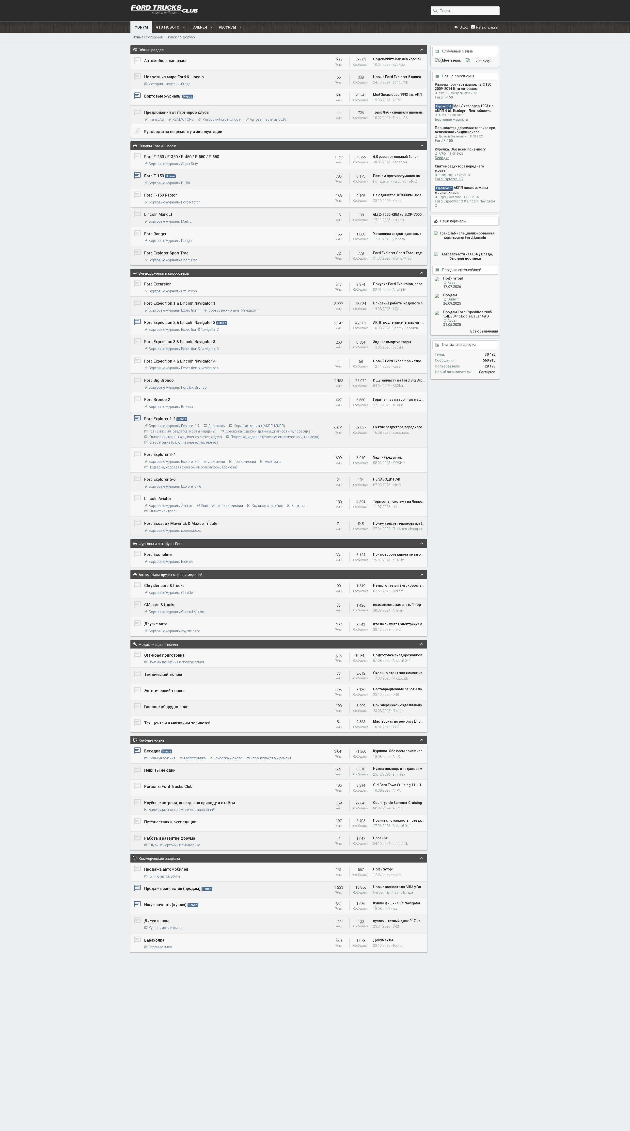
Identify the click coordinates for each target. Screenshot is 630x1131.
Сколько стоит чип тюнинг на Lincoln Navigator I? (414, 673)
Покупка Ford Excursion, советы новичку (407, 284)
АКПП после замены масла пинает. (402, 322)
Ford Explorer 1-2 (159, 418)
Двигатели (216, 462)
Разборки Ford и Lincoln (222, 119)
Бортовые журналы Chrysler (171, 593)
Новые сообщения (458, 76)
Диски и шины (158, 921)
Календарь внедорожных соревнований (181, 810)
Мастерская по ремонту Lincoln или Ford (407, 721)
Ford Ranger (155, 234)
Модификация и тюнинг (159, 644)
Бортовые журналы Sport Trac (173, 260)
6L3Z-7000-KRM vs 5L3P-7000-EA (400, 214)
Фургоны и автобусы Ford (161, 544)
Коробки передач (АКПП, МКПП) (259, 426)
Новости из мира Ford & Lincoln (174, 77)
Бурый (398, 347)
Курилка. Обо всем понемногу (398, 751)
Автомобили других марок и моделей (170, 575)
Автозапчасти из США (268, 119)
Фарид (397, 946)
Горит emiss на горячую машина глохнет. (407, 399)
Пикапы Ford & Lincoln (157, 146)
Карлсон (400, 162)
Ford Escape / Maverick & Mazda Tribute (180, 523)
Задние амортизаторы (392, 342)
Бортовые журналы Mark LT (171, 221)
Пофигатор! (383, 869)
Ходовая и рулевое (267, 506)
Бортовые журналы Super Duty (173, 164)
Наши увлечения (162, 758)
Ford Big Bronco (159, 380)
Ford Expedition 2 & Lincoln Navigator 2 (179, 322)
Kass (397, 201)
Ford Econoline (158, 554)
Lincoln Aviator (157, 498)
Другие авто (156, 624)
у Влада (399, 239)
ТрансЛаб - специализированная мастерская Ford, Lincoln (422, 112)
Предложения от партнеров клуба (176, 112)
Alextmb (399, 290)
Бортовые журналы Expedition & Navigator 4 (184, 368)
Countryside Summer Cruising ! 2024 (402, 803)
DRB (396, 695)
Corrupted (487, 372)
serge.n (398, 220)
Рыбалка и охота (228, 758)
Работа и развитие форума (169, 838)
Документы (383, 940)
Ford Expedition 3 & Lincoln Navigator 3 (179, 341)
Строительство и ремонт (271, 758)
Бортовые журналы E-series (171, 562)
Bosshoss (401, 432)
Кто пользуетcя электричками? (399, 624)
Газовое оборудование (166, 706)
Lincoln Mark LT (158, 214)
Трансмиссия (245, 462)
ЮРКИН (399, 463)
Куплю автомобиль (165, 876)
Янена (397, 711)
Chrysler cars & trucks (164, 585)
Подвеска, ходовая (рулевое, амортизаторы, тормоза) (275, 437)
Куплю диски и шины (165, 928)
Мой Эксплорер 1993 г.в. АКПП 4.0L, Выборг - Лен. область (422, 95)
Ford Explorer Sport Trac (166, 253)
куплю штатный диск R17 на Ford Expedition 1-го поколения (423, 921)
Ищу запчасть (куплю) (165, 904)
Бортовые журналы (162, 96)
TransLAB (156, 119)
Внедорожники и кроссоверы (164, 273)
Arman (398, 610)
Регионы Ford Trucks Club (168, 786)
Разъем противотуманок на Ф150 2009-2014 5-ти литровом (423, 176)
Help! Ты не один (159, 770)
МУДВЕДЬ (400, 678)
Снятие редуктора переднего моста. (404, 427)
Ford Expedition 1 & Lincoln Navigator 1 (179, 303)
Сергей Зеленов (405, 328)
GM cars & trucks (159, 604)
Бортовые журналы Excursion (173, 291)
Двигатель (216, 426)
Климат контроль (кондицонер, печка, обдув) (185, 437)
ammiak (399, 774)
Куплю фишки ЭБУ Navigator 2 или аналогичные (413, 903)
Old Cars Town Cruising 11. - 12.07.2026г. (406, 785)
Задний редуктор (387, 457)
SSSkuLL (399, 386)
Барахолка (154, 940)
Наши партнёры (453, 221)
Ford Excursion (158, 284)
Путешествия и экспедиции (170, 822)
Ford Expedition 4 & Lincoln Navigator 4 (179, 361)
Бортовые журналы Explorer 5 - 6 (175, 486)
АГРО (397, 100)
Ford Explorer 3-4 (159, 454)
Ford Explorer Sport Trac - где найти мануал (409, 253)
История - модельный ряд (169, 84)
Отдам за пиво (160, 947)
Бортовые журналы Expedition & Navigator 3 (184, 349)
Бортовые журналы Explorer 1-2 (174, 426)
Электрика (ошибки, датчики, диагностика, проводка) (268, 431)
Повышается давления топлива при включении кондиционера (465, 130)
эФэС (413, 181)
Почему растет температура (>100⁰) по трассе (411, 523)
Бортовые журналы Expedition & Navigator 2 (184, 330)
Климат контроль (163, 511)
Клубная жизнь (151, 740)
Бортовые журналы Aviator (170, 506)
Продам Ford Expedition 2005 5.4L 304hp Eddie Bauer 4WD (467, 314)
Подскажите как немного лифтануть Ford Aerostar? (417, 59)
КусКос (399, 65)
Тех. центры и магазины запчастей (177, 723)
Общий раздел (151, 50)
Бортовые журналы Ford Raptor (174, 202)
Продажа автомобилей (166, 869)
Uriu (396, 507)
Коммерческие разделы (159, 858)
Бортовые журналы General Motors (177, 612)
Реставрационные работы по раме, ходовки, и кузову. (418, 689)
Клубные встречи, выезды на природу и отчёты (189, 802)
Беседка (152, 751)
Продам (450, 295)
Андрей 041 (402, 661)
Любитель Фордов (407, 529)
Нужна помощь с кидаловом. (398, 769)
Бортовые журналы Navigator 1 (233, 310)
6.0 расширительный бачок (396, 157)
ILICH (396, 309)
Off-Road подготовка (164, 655)
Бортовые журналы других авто (174, 631)
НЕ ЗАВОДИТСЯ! (386, 479)
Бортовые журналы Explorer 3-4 (174, 462)
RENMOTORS (183, 119)
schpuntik (400, 82)
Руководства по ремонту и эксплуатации (183, 131)
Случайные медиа (457, 52)
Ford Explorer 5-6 (159, 479)
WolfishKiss (402, 258)
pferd (397, 630)
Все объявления (484, 331)
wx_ (395, 909)
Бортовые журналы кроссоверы (175, 530)
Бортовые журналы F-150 (169, 183)
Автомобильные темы (165, 60)
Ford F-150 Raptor (160, 195)
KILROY (398, 560)
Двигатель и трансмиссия (222, 506)
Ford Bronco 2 (157, 399)
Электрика (273, 462)
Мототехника (195, 758)
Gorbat (398, 591)
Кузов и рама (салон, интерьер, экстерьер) (183, 442)
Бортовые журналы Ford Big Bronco (178, 387)
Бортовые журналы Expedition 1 (174, 310)
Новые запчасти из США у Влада (400, 887)
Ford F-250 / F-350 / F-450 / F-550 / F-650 (181, 156)
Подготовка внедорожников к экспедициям (411, 655)
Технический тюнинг (163, 674)
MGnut (398, 405)
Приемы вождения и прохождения (176, 662)
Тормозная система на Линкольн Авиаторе (409, 501)
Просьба (380, 838)
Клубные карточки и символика (174, 845)
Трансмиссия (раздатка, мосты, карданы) (182, 431)
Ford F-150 (154, 176)
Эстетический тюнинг (164, 690)
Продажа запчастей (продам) (172, 888)
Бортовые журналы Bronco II (172, 407)
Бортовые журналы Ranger (170, 241)
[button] (184, 27)
